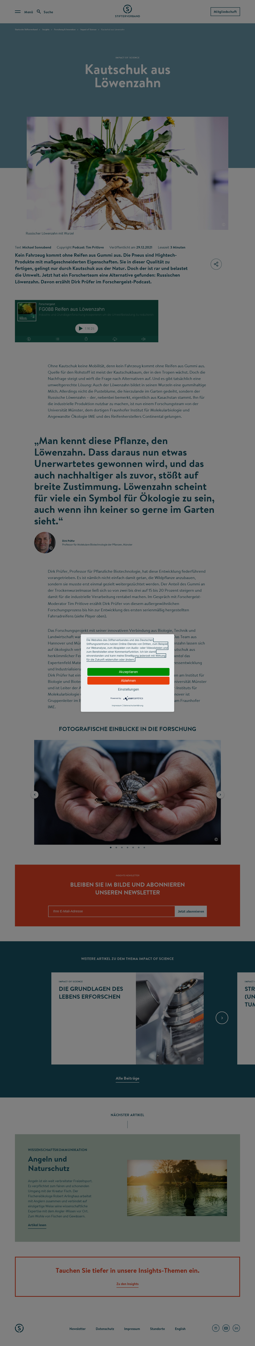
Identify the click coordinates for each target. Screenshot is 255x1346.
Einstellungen (128, 689)
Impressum (117, 705)
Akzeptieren (128, 672)
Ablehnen (128, 681)
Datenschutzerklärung (133, 705)
